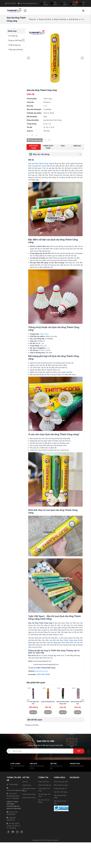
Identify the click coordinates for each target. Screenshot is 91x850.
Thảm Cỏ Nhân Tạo (44, 785)
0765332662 (13, 784)
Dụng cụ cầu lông (60, 19)
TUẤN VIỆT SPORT (43, 674)
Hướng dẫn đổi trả (60, 788)
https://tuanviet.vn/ (41, 671)
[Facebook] (8, 832)
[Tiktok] (21, 832)
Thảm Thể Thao (43, 781)
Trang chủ (32, 19)
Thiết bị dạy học (14, 45)
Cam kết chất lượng (60, 792)
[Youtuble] (12, 832)
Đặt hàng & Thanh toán (60, 802)
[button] (82, 700)
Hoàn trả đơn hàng (28, 797)
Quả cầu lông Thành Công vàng (64, 640)
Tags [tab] (63, 146)
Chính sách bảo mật (61, 781)
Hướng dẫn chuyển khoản (29, 790)
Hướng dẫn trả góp (29, 794)
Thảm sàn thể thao (15, 49)
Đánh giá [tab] (77, 146)
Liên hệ (25, 781)
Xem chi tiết (77, 712)
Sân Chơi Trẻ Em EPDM (43, 801)
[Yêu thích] (45, 140)
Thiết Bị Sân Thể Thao (43, 790)
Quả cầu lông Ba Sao (47, 701)
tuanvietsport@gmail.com (14, 790)
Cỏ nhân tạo (13, 36)
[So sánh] (49, 140)
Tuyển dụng (26, 785)
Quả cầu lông (73, 19)
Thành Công (44, 334)
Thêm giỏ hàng (36, 140)
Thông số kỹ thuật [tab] (48, 147)
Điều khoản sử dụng (61, 785)
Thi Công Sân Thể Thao (44, 795)
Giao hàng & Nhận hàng (60, 796)
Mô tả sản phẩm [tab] (33, 147)
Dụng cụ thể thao (45, 19)
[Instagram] (17, 832)
